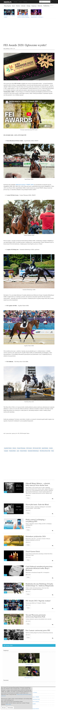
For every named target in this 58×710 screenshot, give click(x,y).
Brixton (14, 448)
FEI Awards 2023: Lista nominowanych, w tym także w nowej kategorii (37, 17)
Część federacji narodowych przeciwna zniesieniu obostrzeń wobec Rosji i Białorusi (39, 568)
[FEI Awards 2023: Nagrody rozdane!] (9, 12)
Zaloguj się (51, 5)
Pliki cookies (8, 704)
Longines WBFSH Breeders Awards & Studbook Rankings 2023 (23, 17)
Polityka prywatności (34, 708)
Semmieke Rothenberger (33, 450)
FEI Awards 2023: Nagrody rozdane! (38, 601)
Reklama (25, 1)
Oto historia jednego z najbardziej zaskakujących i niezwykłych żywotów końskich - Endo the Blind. (38, 507)
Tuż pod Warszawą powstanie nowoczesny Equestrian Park (36, 616)
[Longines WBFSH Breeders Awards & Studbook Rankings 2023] (22, 12)
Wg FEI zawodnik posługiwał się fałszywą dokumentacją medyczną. (39, 632)
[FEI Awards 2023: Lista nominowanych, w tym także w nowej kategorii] (36, 12)
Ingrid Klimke (45, 448)
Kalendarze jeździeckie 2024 (36, 536)
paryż (18, 450)
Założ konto (47, 5)
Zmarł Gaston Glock (33, 551)
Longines (6, 450)
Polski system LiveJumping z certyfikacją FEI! (36, 520)
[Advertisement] (29, 32)
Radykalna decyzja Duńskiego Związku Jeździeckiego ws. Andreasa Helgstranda (40, 585)
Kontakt (15, 1)
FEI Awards (29, 448)
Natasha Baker (12, 450)
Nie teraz (4, 707)
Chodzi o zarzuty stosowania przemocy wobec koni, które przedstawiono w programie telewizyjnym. (37, 588)
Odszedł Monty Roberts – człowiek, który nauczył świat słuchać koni (38, 484)
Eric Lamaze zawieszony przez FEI (38, 630)
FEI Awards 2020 (37, 448)
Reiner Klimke (23, 450)
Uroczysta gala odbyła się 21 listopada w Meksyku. (36, 603)
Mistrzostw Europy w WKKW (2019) (25, 184)
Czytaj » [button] (28, 498)
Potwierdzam (10, 707)
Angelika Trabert (8, 448)
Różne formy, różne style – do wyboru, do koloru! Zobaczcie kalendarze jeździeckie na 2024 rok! (38, 539)
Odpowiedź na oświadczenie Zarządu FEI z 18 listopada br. (37, 572)
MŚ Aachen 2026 (8, 645)
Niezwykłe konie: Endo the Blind (37, 504)
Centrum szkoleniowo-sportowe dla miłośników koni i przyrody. (38, 619)
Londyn (51, 448)
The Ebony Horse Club (45, 450)
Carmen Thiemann (21, 448)
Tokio (52, 450)
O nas (20, 1)
